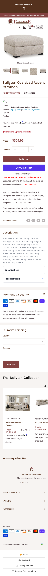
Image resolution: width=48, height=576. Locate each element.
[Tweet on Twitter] (38, 220)
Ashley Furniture (11, 93)
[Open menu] (4, 22)
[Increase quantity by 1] (31, 149)
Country (6, 336)
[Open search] (19, 27)
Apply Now (16, 110)
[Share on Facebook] (28, 220)
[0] (29, 27)
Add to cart (24, 159)
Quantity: (7, 149)
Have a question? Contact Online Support (22, 177)
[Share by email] (43, 220)
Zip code (6, 348)
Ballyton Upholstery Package (14, 423)
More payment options (24, 174)
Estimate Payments (31, 110)
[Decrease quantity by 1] (15, 149)
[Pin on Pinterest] (33, 220)
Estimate (11, 364)
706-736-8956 (30, 184)
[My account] (24, 27)
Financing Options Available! (18, 132)
